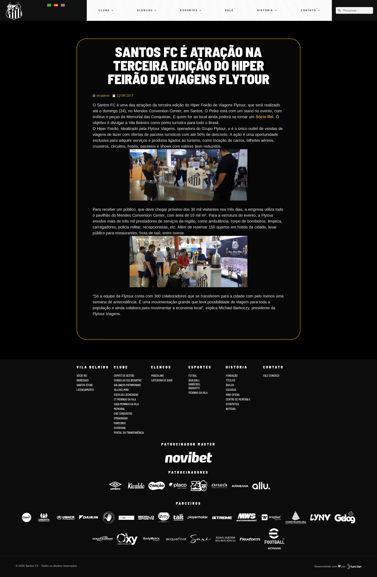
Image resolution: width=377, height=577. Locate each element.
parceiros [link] (120, 423)
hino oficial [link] (233, 394)
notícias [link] (231, 408)
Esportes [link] (189, 10)
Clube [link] (104, 10)
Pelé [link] (229, 10)
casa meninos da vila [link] (126, 404)
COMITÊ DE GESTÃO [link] (124, 375)
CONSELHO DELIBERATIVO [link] (128, 380)
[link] (15, 11)
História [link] (265, 10)
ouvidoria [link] (119, 428)
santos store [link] (85, 385)
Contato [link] (308, 10)
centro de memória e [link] (238, 399)
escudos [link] (231, 389)
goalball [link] (194, 380)
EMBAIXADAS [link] (121, 418)
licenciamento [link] (85, 389)
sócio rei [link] (82, 375)
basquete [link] (194, 388)
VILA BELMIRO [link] (121, 389)
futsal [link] (192, 375)
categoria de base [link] (162, 380)
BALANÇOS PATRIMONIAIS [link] (127, 385)
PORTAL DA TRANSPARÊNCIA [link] (129, 432)
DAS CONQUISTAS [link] (123, 413)
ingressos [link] (83, 380)
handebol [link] (194, 384)
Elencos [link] (145, 10)
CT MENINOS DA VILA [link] (125, 399)
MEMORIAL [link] (119, 408)
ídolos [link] (230, 385)
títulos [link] (230, 380)
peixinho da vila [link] (197, 392)
